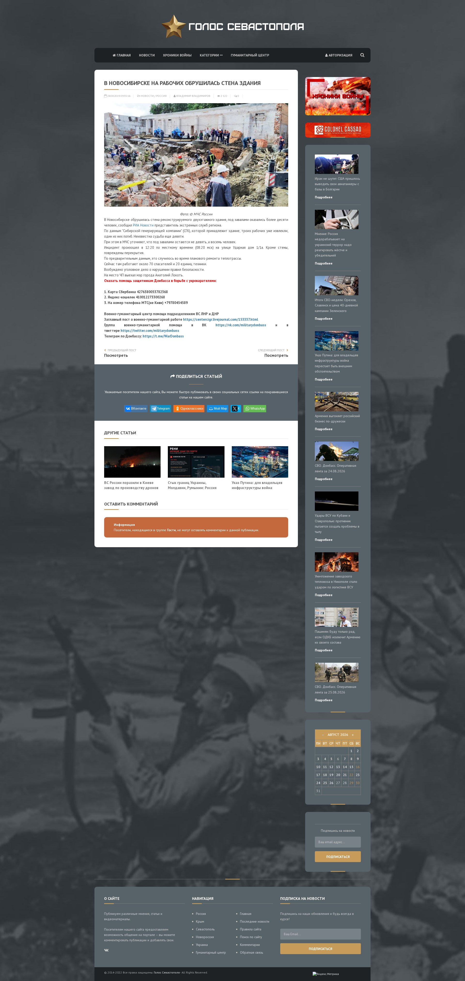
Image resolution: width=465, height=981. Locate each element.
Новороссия (205, 937)
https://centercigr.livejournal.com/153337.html (220, 319)
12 (331, 767)
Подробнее (324, 197)
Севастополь (205, 929)
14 (345, 767)
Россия (161, 96)
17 (318, 775)
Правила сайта (250, 929)
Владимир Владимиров (193, 96)
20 (338, 775)
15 (351, 767)
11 (325, 767)
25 (325, 783)
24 (318, 783)
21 (345, 775)
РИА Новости (143, 225)
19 (331, 775)
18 (325, 775)
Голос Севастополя (167, 972)
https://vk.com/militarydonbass (241, 325)
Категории (210, 55)
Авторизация (340, 55)
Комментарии (250, 944)
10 (318, 767)
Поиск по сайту (251, 937)
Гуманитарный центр (250, 55)
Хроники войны (177, 55)
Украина (202, 944)
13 (338, 767)
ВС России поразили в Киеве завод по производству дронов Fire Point (131, 487)
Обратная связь (251, 952)
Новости (147, 55)
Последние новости (254, 921)
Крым (200, 921)
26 (331, 783)
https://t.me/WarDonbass (163, 336)
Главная (123, 55)
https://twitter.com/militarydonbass (150, 330)
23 (358, 775)
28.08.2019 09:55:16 (118, 96)
